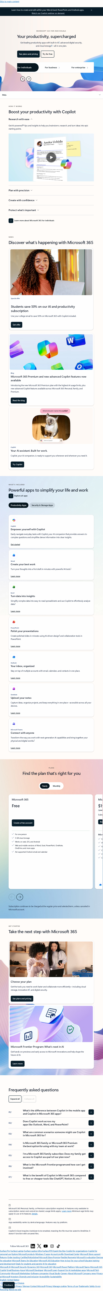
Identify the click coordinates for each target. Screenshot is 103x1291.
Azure (22, 1270)
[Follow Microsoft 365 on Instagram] (52, 1246)
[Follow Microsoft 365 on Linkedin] (33, 1246)
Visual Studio (54, 1273)
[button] (51, 95)
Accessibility (44, 1276)
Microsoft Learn (51, 1270)
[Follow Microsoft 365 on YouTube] (45, 1246)
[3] (10, 1227)
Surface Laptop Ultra (33, 1250)
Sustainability (56, 1276)
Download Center (72, 1254)
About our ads (15, 1289)
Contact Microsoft (38, 1286)
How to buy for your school (72, 1260)
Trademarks (84, 1286)
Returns (3, 1257)
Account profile (57, 1254)
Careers (64, 1273)
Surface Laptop (16, 1250)
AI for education (49, 1263)
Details (35, 1213)
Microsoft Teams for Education (25, 1260)
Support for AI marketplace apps (72, 1270)
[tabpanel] (51, 632)
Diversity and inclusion (29, 1276)
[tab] (18, 505)
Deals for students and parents (29, 1263)
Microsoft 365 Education (49, 1260)
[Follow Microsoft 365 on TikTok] (58, 1246)
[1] (10, 1205)
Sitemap (26, 1286)
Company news (89, 1273)
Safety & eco (94, 1286)
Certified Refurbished (29, 1257)
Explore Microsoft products (23, 1254)
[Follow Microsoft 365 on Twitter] (39, 1246)
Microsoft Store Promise (49, 1257)
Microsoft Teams (83, 1266)
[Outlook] (100, 885)
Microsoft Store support (90, 1254)
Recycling (4, 1289)
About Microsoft (75, 1273)
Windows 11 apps (42, 1254)
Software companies (40, 1273)
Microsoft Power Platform (64, 1266)
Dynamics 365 (33, 1266)
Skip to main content (9, 1)
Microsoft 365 (46, 1266)
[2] (10, 1218)
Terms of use (72, 1286)
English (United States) (9, 1279)
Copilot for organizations (77, 1250)
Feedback (8, 1285)
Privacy (49, 1286)
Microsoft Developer (34, 1270)
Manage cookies (60, 1286)
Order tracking (13, 1257)
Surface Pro (5, 1250)
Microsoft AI (5, 1266)
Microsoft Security (19, 1266)
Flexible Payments (68, 1257)
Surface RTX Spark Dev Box (54, 1250)
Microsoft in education (86, 1257)
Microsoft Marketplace (20, 1273)
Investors (15, 1276)
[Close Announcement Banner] (91, 10)
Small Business (13, 1270)
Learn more (66, 1211)
